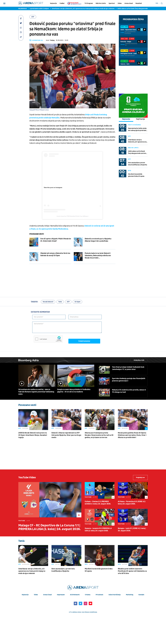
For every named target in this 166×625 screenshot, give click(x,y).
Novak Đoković (48, 302)
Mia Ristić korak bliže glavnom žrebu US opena (136, 175)
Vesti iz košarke (134, 125)
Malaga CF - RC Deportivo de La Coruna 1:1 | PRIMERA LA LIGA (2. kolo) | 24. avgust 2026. (49, 527)
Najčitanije (140, 119)
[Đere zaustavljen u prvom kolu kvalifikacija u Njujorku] (66, 555)
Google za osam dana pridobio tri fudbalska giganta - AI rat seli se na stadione (73, 390)
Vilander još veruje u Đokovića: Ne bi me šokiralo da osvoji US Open (55, 254)
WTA (129, 170)
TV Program (89, 3)
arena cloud (47, 595)
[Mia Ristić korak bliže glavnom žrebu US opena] (100, 555)
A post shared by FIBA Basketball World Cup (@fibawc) (72, 216)
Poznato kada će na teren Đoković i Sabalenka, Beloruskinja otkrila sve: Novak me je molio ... (98, 255)
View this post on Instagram (53, 187)
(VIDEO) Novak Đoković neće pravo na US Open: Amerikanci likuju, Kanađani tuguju (32, 435)
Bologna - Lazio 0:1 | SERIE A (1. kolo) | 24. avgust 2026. (132, 529)
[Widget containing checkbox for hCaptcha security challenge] (48, 339)
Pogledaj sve (139, 360)
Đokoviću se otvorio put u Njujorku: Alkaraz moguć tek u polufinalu (98, 240)
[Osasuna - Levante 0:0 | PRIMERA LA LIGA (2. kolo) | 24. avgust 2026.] (100, 517)
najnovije (25, 595)
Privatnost (99, 595)
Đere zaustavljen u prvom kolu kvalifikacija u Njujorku (137, 164)
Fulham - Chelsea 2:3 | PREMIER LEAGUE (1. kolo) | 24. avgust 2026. (98, 502)
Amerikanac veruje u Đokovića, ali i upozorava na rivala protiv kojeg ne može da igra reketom (70, 9)
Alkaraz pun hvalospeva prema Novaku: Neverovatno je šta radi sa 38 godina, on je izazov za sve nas (99, 435)
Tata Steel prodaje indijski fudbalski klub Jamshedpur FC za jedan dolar (128, 368)
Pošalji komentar (84, 341)
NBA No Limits (101, 3)
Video (120, 3)
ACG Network (75, 595)
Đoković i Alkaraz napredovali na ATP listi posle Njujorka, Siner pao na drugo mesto (66, 435)
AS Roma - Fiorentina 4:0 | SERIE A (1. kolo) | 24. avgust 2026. (132, 502)
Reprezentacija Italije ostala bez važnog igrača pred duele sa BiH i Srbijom (137, 129)
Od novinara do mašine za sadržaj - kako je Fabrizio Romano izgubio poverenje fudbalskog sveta (36, 391)
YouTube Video (27, 477)
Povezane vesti (36, 234)
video (36, 595)
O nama (87, 595)
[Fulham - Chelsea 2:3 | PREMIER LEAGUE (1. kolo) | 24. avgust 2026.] (100, 490)
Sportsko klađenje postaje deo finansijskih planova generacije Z (128, 379)
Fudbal (62, 3)
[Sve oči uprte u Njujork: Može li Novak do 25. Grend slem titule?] (33, 242)
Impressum (61, 595)
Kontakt (141, 595)
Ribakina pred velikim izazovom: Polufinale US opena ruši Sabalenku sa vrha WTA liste (132, 571)
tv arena (73, 612)
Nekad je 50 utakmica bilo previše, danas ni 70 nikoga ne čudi (129, 391)
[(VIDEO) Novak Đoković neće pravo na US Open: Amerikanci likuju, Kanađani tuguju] (33, 419)
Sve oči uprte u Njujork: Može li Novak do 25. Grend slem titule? (55, 240)
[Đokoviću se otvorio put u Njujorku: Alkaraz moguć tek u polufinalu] (78, 242)
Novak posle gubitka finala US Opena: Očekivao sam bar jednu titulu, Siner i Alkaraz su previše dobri (132, 435)
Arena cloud (128, 3)
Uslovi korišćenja (115, 595)
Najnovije (53, 3)
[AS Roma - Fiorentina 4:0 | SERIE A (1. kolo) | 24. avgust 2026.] (133, 490)
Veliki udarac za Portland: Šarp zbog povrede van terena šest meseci (127, 9)
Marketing (129, 595)
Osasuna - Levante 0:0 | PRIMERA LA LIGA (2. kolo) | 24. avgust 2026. (98, 529)
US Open (77, 302)
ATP (32, 17)
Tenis (60, 302)
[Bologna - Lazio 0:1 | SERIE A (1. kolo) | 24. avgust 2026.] (133, 517)
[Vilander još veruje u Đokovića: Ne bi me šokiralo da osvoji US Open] (33, 256)
